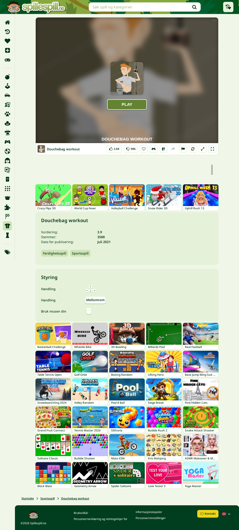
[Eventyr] (7, 123)
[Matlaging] (7, 198)
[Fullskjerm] (212, 149)
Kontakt (210, 514)
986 (131, 148)
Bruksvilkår (81, 513)
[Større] (203, 149)
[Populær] (7, 59)
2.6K (114, 148)
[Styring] (154, 149)
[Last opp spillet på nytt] (193, 149)
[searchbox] (145, 7)
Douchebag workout (75, 498)
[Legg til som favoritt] (144, 149)
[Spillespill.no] (36, 7)
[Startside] (7, 22)
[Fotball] (7, 151)
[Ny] (7, 50)
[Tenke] (7, 235)
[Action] (7, 76)
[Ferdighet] (7, 132)
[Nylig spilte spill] (228, 7)
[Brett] (7, 104)
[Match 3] (7, 188)
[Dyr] (7, 114)
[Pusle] (7, 207)
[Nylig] (7, 31)
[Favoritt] (7, 41)
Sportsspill (80, 253)
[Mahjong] (7, 179)
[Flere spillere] (7, 142)
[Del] (173, 149)
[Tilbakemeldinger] (183, 149)
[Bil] (7, 95)
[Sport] (7, 226)
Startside (27, 498)
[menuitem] (7, 22)
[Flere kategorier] (7, 252)
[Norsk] (226, 514)
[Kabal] (7, 170)
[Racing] (7, 216)
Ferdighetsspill (54, 253)
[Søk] (194, 7)
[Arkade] (7, 86)
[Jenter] (7, 160)
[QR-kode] (163, 149)
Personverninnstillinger (151, 518)
